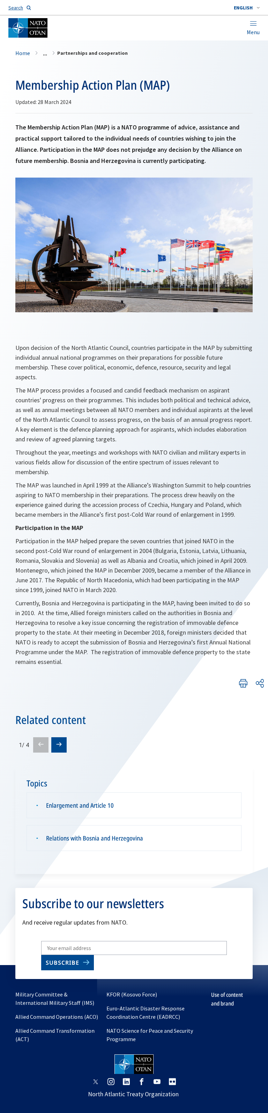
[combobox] (247, 7)
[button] (247, 7)
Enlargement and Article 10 (80, 805)
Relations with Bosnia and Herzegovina (94, 838)
